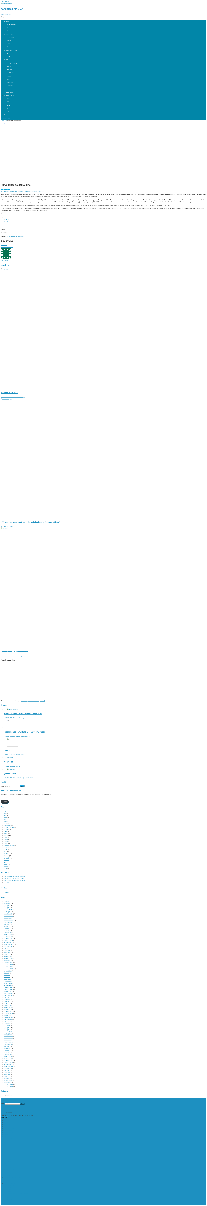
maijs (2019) (7, 1050)
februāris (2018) (8, 1080)
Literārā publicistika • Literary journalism (17, 1193)
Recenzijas (10, 82)
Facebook (4, 888)
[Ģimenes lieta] (11, 769)
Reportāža (6, 858)
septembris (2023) (8, 944)
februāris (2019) (8, 1056)
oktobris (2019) (8, 1040)
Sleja (9, 189)
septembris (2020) (8, 1017)
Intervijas (9, 69)
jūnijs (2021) (7, 999)
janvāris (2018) (8, 1082)
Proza (8, 53)
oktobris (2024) (8, 918)
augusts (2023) (8, 946)
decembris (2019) (8, 1036)
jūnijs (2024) (7, 926)
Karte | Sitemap (8, 1130)
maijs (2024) (7, 928)
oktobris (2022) (8, 967)
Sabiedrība (6, 860)
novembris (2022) (8, 965)
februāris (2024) (8, 934)
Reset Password (8, 1149)
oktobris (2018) (8, 1064)
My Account (7, 1145)
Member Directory (9, 1139)
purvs (25, 236)
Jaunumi (6, 835)
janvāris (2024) (8, 936)
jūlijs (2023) (7, 948)
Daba (2, 189)
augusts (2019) (8, 1044)
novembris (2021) (8, 989)
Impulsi (9, 66)
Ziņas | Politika (8, 1167)
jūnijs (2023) (7, 950)
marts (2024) (7, 932)
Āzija (8, 102)
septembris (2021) (8, 993)
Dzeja (8, 56)
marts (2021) (7, 1005)
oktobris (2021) (8, 991)
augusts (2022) (8, 971)
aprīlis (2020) (7, 1028)
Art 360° (9, 27)
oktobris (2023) (8, 942)
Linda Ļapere (19, 766)
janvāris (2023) (8, 960)
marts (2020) (7, 1030)
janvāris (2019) (8, 1058)
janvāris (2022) (8, 985)
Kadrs (5, 837)
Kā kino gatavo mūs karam (11, 1204)
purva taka (20, 236)
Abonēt (5, 801)
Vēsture (6, 866)
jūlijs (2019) (7, 1046)
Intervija (6, 831)
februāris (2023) (8, 958)
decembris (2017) (8, 1085)
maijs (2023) (7, 952)
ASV (8, 98)
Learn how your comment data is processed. (33, 701)
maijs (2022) (7, 977)
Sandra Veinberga (20, 718)
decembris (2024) (8, 914)
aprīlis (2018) (7, 1076)
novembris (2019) (8, 1038)
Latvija (8, 111)
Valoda (9, 89)
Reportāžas (10, 85)
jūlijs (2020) (7, 1021)
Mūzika (9, 79)
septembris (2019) (8, 1042)
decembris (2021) (8, 987)
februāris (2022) (8, 983)
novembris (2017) (8, 1087)
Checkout (6, 1120)
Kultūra (6, 189)
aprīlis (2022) (7, 979)
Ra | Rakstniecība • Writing (10, 50)
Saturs (5, 114)
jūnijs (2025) (7, 901)
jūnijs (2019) (7, 1048)
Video (8, 43)
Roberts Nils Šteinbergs (18, 397)
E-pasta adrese (5, 798)
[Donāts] (12, 746)
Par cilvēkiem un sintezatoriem (14, 652)
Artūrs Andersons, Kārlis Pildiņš (20, 656)
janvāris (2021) (8, 1009)
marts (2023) (7, 956)
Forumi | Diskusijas (12, 63)
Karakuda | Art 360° (12, 8)
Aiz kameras (4, 245)
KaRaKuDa (6, 21)
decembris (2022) (8, 962)
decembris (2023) (8, 938)
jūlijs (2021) (7, 997)
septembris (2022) (8, 969)
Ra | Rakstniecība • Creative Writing (13, 1177)
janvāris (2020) (8, 1034)
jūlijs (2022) (7, 973)
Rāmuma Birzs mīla (9, 393)
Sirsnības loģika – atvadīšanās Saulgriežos (23, 713)
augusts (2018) (8, 1068)
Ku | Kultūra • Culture (9, 60)
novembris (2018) (8, 1062)
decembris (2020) (8, 1011)
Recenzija (6, 856)
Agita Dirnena (15, 191)
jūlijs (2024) (7, 924)
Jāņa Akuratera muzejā (7, 247)
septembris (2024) (8, 920)
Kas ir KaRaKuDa (11, 24)
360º (8, 47)
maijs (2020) (7, 1026)
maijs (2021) (7, 1001)
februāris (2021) (8, 1007)
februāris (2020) (8, 1032)
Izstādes (9, 1191)
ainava (6, 236)
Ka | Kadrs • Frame (8, 34)
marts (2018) (7, 1078)
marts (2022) (7, 981)
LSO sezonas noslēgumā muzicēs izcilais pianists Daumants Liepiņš (30, 522)
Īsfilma (5, 833)
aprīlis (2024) (7, 930)
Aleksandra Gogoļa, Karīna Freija (24, 777)
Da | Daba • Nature (8, 92)
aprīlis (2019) (7, 1052)
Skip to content (5, 1)
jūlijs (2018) (7, 1070)
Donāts (7, 750)
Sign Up (6, 1165)
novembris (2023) (8, 940)
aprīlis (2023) (7, 954)
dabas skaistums (13, 236)
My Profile (6, 1147)
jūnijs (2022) (7, 975)
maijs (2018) (7, 1074)
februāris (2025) (8, 910)
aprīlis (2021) (7, 1003)
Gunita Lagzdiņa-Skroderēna (23, 736)
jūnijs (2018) (7, 1072)
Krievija (9, 108)
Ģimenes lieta (10, 773)
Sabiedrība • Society (9, 95)
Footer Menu (4, 1117)
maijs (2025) (7, 903)
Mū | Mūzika (7, 1141)
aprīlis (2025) (7, 906)
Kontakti (9, 30)
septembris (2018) (8, 1066)
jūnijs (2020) (7, 1023)
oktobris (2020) (8, 1015)
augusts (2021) (8, 995)
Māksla (9, 76)
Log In (5, 1136)
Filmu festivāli (10, 37)
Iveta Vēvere (10, 526)
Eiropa (8, 105)
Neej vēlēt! (8, 762)
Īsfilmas (9, 40)
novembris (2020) (8, 1013)
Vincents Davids (20, 754)
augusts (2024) (8, 922)
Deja (5, 819)
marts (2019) (7, 1054)
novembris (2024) (8, 916)
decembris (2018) (8, 1060)
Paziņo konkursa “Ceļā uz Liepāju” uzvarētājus (24, 732)
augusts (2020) (8, 1019)
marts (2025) (7, 908)
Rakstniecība (7, 854)
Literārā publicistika (12, 72)
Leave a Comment (31, 191)
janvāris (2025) (8, 912)
